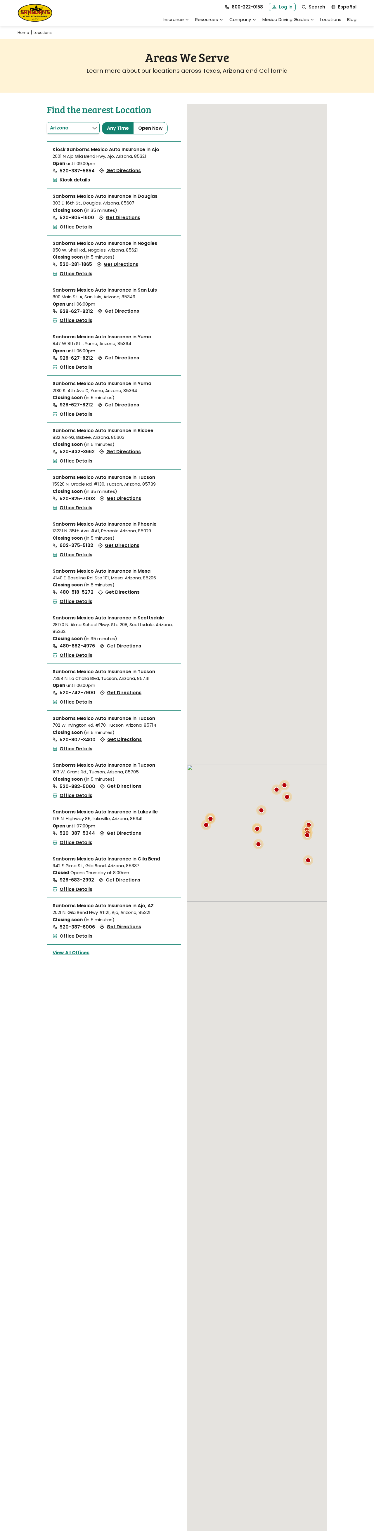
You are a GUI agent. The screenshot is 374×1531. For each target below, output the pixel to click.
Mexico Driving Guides (285, 19)
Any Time (118, 128)
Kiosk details (75, 179)
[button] (308, 860)
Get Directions (123, 170)
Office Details (76, 227)
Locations (330, 19)
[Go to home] (35, 13)
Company (240, 19)
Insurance (173, 19)
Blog (351, 19)
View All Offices (71, 952)
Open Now (150, 128)
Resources (206, 19)
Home (23, 32)
